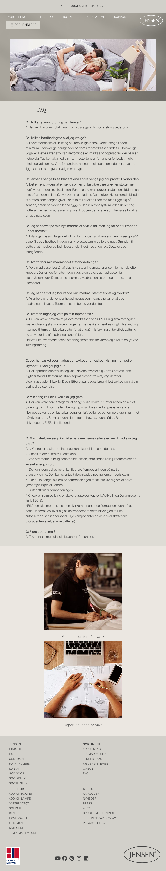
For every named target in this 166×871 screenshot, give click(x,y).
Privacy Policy (94, 823)
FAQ (85, 774)
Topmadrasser (94, 754)
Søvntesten (18, 783)
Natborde (16, 828)
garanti (89, 769)
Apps (86, 808)
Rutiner (69, 17)
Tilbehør (45, 17)
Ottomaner (18, 823)
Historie (15, 749)
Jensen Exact (93, 759)
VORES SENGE (93, 749)
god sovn (16, 774)
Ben (12, 813)
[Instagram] (79, 858)
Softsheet (17, 808)
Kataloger (91, 794)
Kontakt (15, 769)
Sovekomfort (19, 778)
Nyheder (89, 799)
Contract (16, 759)
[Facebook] (64, 858)
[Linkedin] (86, 858)
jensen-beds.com (116, 475)
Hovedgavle (18, 818)
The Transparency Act (100, 818)
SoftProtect (19, 804)
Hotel (13, 754)
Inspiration (95, 17)
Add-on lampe (20, 799)
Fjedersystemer (95, 764)
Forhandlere (25, 25)
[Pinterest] (71, 858)
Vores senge (18, 17)
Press (87, 804)
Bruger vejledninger (100, 813)
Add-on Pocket (21, 794)
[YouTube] (57, 858)
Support (121, 17)
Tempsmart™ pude (23, 833)
